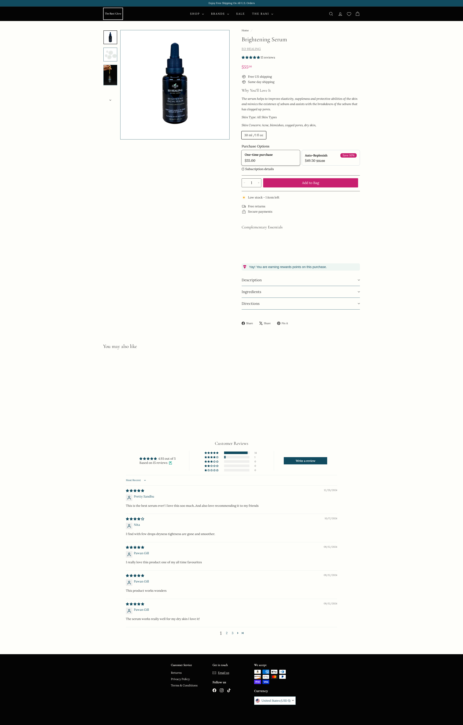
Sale (240, 13)
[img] (135, 491)
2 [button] (227, 633)
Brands (218, 13)
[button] (251, 57)
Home (246, 30)
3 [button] (232, 633)
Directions (251, 303)
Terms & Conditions (184, 685)
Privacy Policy (180, 679)
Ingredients (251, 291)
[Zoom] (174, 84)
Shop (195, 13)
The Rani (261, 13)
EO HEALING (251, 49)
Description (252, 280)
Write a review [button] (305, 461)
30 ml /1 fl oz (253, 135)
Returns (176, 672)
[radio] (270, 158)
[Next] (110, 99)
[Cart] (357, 13)
